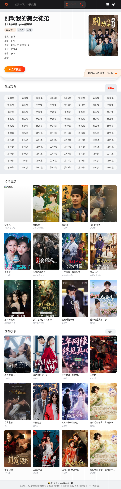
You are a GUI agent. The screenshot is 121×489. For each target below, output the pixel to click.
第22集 (82, 112)
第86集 (81, 167)
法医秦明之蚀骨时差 (71, 272)
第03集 (39, 98)
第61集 (67, 146)
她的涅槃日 (9, 319)
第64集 (110, 146)
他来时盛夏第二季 (98, 319)
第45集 (67, 132)
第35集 (39, 126)
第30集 (81, 119)
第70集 (82, 153)
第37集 (67, 126)
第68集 (53, 153)
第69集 (67, 153)
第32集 (110, 119)
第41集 (11, 132)
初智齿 (7, 225)
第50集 (25, 139)
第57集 (11, 146)
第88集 (110, 167)
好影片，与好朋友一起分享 (100, 73)
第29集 (67, 119)
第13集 (67, 105)
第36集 (53, 126)
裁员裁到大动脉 (40, 375)
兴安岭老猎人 (39, 272)
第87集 (96, 167)
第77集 (67, 160)
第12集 (53, 105)
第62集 (82, 146)
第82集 (25, 167)
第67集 (39, 153)
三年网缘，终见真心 (71, 375)
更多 (110, 331)
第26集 (25, 119)
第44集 (53, 132)
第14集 (82, 105)
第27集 (39, 119)
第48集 (110, 132)
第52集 (53, 139)
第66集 (25, 153)
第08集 (110, 98)
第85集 (67, 167)
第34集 (25, 126)
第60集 (53, 146)
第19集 (39, 112)
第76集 (53, 160)
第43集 (39, 132)
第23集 (96, 112)
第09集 (10, 105)
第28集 (53, 119)
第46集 (81, 132)
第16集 (110, 105)
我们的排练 (95, 225)
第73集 (11, 160)
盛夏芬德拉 (9, 375)
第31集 (96, 119)
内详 (13, 40)
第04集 (53, 98)
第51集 (39, 139)
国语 (13, 53)
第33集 (10, 126)
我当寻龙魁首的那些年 (43, 319)
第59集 (39, 146)
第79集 (96, 160)
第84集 (53, 167)
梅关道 (65, 225)
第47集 (96, 132)
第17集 (11, 112)
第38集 (81, 126)
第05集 (67, 98)
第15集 (96, 105)
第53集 (67, 139)
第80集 (110, 160)
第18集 (25, 112)
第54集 (81, 139)
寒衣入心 (94, 272)
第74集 (25, 160)
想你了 (7, 272)
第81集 (11, 167)
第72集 (110, 153)
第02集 (25, 98)
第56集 (110, 139)
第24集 (110, 112)
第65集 (10, 153)
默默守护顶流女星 (70, 422)
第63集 (96, 146)
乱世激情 (8, 422)
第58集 (25, 146)
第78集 (82, 160)
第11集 (39, 105)
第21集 (67, 112)
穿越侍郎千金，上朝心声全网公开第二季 (103, 422)
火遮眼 (93, 375)
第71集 (96, 153)
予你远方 (37, 422)
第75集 (39, 160)
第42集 (25, 132)
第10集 (25, 105)
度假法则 (37, 225)
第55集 (96, 139)
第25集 (11, 119)
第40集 (110, 126)
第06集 (81, 98)
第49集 (10, 139)
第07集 (96, 98)
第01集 (11, 98)
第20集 (53, 112)
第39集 (96, 126)
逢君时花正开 (68, 319)
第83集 (39, 167)
